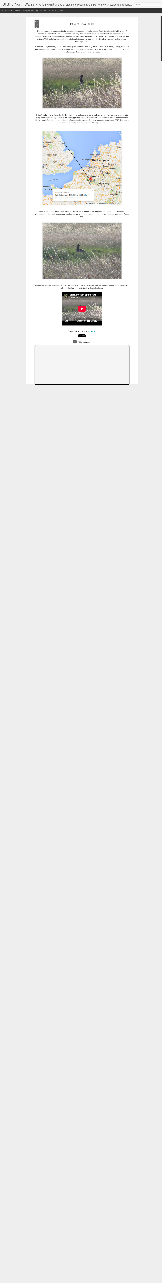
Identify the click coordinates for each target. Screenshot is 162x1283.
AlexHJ (93, 331)
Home (17, 10)
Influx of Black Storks (82, 24)
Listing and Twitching (30, 10)
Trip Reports (45, 10)
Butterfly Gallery (58, 10)
